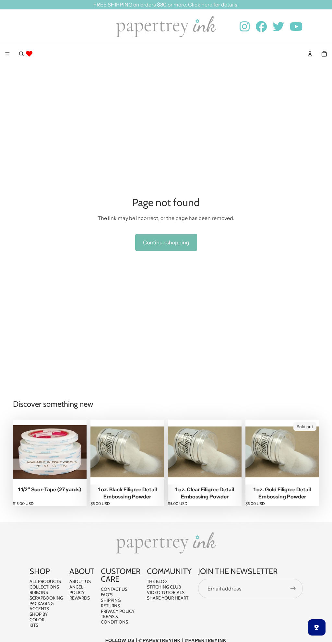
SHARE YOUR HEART (167, 598)
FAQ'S (107, 595)
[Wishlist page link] (29, 54)
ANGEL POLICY (77, 589)
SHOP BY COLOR (39, 617)
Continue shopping (166, 242)
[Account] (310, 54)
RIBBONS (39, 592)
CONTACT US (114, 589)
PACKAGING (41, 603)
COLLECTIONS (44, 587)
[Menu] (7, 53)
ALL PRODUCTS (45, 581)
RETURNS (110, 605)
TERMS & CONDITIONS (114, 619)
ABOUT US (80, 581)
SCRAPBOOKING (46, 598)
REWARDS (79, 598)
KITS (34, 625)
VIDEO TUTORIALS (165, 592)
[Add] (76, 474)
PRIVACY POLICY (118, 611)
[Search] (21, 54)
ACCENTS (39, 609)
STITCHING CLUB (164, 587)
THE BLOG (157, 581)
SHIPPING (111, 600)
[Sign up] (293, 588)
